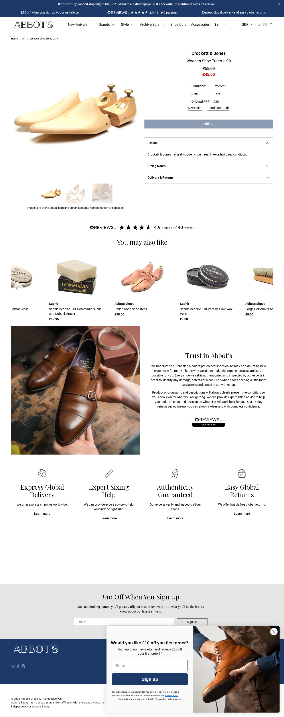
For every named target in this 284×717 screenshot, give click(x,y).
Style (125, 24)
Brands (104, 24)
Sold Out (209, 124)
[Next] (266, 288)
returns (162, 406)
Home (14, 39)
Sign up (150, 679)
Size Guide (195, 108)
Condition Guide (218, 108)
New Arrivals (77, 24)
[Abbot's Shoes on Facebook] (18, 667)
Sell (217, 24)
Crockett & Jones (208, 53)
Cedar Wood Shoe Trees (130, 309)
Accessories (200, 24)
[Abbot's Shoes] (33, 24)
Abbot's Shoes (29, 698)
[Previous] (18, 288)
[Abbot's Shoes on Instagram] (23, 667)
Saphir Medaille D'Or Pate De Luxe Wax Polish (206, 311)
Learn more (42, 513)
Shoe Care (178, 24)
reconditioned (202, 384)
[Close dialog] (274, 632)
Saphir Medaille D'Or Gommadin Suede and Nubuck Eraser (75, 311)
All (23, 39)
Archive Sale (149, 24)
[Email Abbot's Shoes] (13, 667)
